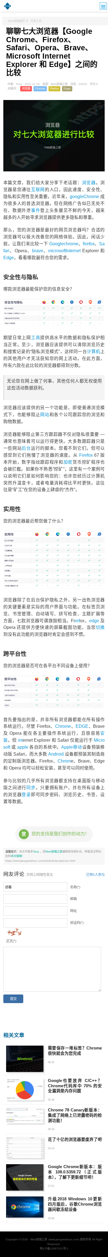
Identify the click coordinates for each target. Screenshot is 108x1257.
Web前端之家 (53, 851)
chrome (71, 243)
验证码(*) (77, 923)
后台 (26, 448)
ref (77, 620)
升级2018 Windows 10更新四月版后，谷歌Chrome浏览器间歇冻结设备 (75, 1204)
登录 (26, 794)
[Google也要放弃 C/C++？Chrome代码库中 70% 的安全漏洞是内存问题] (24, 1089)
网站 (44, 414)
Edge (67, 88)
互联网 (38, 189)
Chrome (40, 88)
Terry (36, 851)
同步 (30, 787)
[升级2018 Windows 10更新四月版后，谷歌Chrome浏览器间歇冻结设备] (24, 1207)
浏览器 (26, 88)
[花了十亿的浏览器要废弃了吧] (24, 1147)
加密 (68, 462)
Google (56, 243)
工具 (35, 337)
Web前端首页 (16, 21)
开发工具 (36, 21)
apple (22, 747)
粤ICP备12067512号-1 (54, 1248)
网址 (73, 911)
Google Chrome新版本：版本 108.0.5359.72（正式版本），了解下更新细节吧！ (75, 1171)
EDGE (82, 726)
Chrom (64, 761)
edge (94, 620)
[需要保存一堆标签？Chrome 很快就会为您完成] (24, 1059)
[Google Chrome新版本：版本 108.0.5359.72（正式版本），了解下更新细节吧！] (24, 1177)
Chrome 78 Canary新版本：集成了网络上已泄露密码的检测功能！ (75, 1115)
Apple (67, 747)
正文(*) (11, 941)
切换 (100, 627)
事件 (35, 210)
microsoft (57, 250)
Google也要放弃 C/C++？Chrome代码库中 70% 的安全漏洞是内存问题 (75, 1085)
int (20, 740)
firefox (89, 243)
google (76, 196)
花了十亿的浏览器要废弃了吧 (75, 1139)
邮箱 (73, 899)
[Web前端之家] (7, 9)
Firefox (54, 88)
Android (56, 754)
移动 (77, 747)
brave (37, 250)
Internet (73, 250)
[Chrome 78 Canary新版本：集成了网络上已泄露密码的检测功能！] (24, 1115)
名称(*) (75, 887)
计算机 (94, 351)
